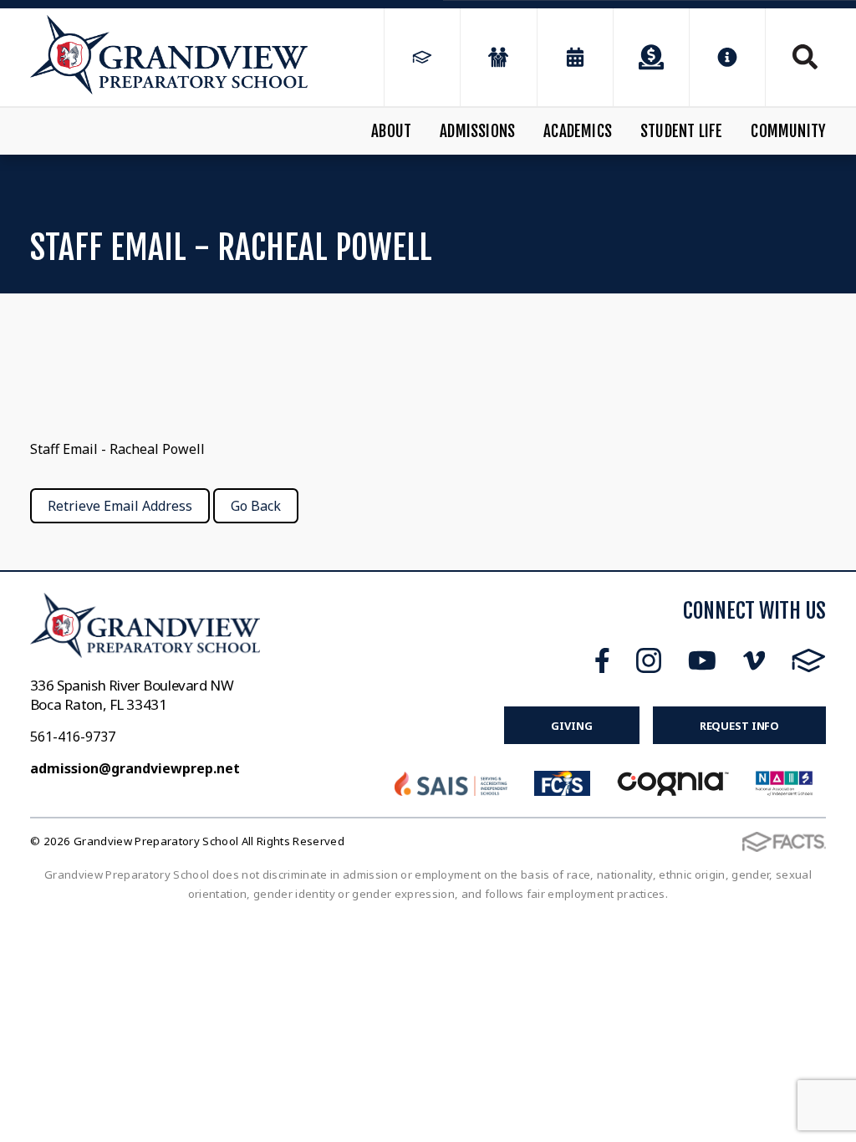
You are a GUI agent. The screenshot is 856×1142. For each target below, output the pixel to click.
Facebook (602, 660)
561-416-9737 (72, 736)
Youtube (702, 660)
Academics (577, 131)
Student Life (681, 131)
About (391, 131)
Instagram (648, 660)
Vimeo (754, 660)
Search (796, 56)
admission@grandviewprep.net (135, 768)
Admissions (477, 131)
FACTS (809, 660)
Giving (571, 725)
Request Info (739, 725)
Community (788, 131)
